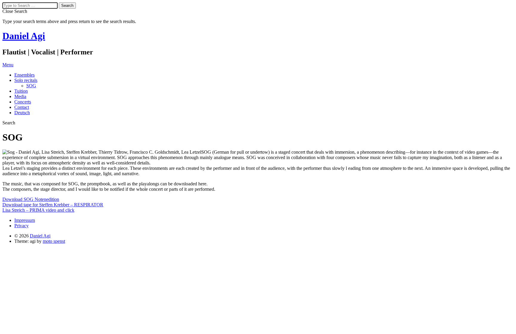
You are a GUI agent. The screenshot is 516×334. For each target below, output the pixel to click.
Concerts (22, 101)
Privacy (21, 225)
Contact (21, 107)
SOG (31, 85)
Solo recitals (25, 80)
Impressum (24, 220)
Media (20, 96)
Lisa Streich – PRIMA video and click (38, 210)
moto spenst (54, 241)
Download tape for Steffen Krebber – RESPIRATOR (52, 204)
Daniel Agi (23, 35)
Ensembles (24, 74)
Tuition (21, 91)
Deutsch (22, 112)
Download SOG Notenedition (30, 199)
